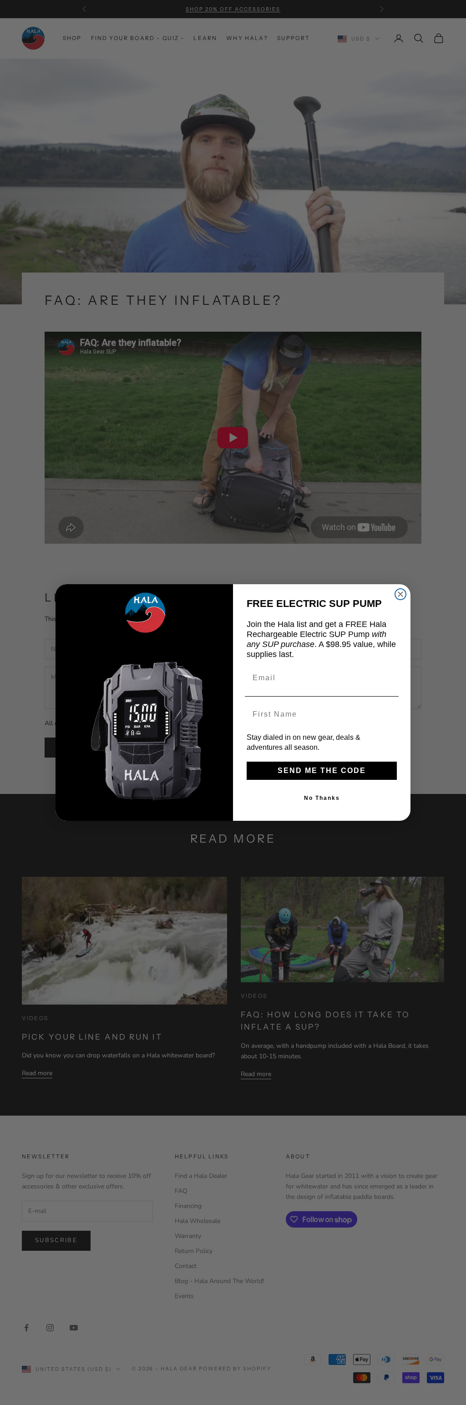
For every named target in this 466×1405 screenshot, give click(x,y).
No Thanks (322, 798)
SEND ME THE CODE (322, 770)
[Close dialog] (400, 594)
